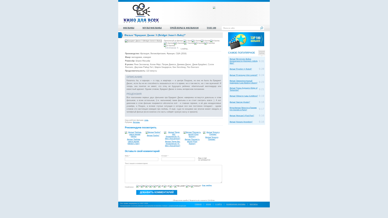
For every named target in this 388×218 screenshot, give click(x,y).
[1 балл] (188, 41)
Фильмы (136, 122)
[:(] (147, 186)
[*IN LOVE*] (179, 186)
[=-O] (166, 186)
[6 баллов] (179, 43)
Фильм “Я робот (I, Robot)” (241, 69)
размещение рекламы (235, 204)
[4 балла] (214, 41)
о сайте (218, 204)
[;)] (151, 186)
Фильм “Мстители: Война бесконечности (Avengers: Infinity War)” (244, 61)
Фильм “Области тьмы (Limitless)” (244, 96)
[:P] (156, 186)
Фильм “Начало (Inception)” (241, 122)
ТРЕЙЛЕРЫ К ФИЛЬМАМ (184, 28)
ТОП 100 (211, 28)
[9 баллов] (209, 43)
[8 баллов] (199, 43)
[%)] (188, 186)
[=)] (138, 186)
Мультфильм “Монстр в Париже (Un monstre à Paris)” (243, 109)
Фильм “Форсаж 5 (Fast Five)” (242, 116)
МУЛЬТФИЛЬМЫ (152, 28)
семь (146, 120)
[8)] (143, 186)
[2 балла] (196, 41)
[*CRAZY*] (196, 186)
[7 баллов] (189, 43)
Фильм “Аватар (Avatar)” (240, 102)
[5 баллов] (169, 43)
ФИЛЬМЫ (128, 28)
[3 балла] (205, 41)
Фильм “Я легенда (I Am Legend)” (244, 75)
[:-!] (172, 186)
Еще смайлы (207, 185)
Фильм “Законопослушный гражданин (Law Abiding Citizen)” (244, 82)
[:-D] (160, 186)
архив (208, 204)
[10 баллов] (169, 46)
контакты (254, 204)
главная (198, 204)
